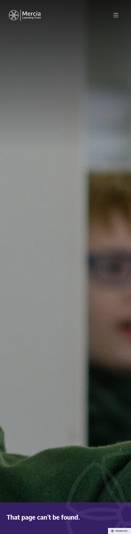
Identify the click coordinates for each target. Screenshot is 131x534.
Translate (121, 531)
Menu (116, 15)
